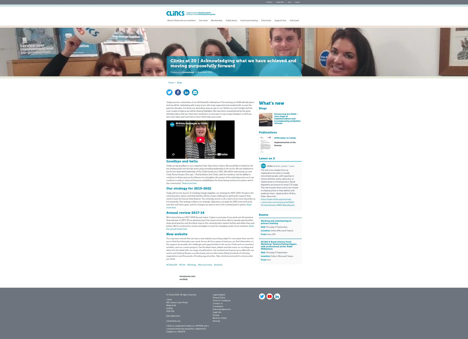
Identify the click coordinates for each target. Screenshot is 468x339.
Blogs (179, 83)
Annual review (205, 265)
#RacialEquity (288, 205)
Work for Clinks (219, 318)
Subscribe (280, 2)
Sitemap (216, 321)
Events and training (249, 21)
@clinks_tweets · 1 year (280, 166)
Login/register (219, 295)
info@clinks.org (173, 321)
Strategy (192, 265)
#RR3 (279, 205)
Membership (216, 21)
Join (289, 2)
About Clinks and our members (181, 21)
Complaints (218, 307)
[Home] (190, 13)
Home (171, 83)
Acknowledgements (222, 309)
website (219, 265)
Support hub (280, 21)
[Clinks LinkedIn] (277, 296)
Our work (203, 21)
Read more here (189, 183)
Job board (294, 21)
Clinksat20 (172, 265)
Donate (216, 315)
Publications (231, 21)
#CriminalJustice (269, 205)
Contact (269, 2)
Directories (266, 21)
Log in (297, 2)
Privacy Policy (219, 298)
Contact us (218, 304)
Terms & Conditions (222, 301)
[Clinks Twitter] (262, 296)
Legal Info (217, 312)
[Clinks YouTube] (270, 296)
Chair (182, 265)
